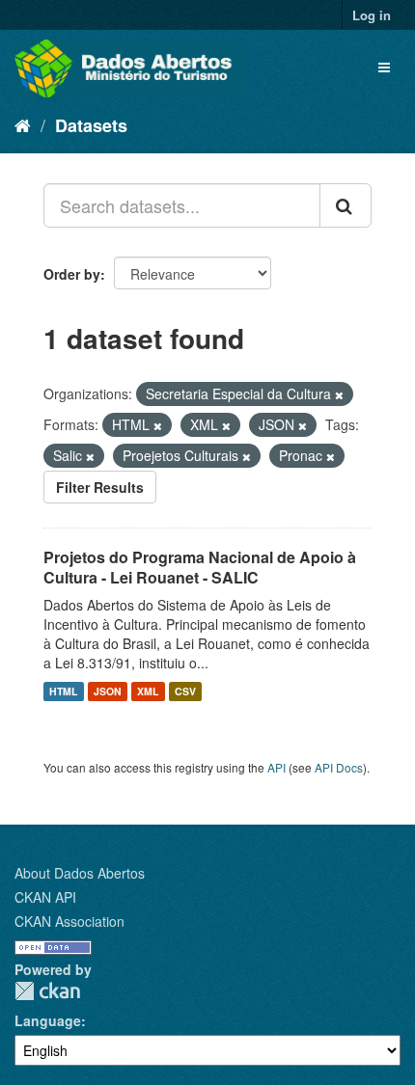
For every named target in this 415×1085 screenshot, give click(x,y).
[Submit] (345, 205)
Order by (71, 274)
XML (147, 691)
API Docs (339, 767)
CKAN (47, 991)
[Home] (22, 124)
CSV (185, 691)
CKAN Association (69, 921)
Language (47, 1020)
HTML (63, 691)
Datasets (91, 125)
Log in (371, 15)
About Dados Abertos (79, 872)
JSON (108, 691)
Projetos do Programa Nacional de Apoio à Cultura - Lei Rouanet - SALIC (199, 567)
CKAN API (45, 897)
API (276, 767)
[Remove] (339, 394)
